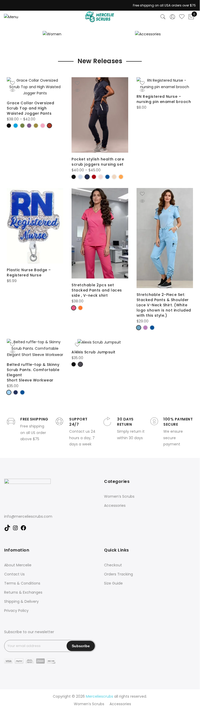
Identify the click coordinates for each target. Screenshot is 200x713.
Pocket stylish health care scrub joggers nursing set (98, 162)
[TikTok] (7, 529)
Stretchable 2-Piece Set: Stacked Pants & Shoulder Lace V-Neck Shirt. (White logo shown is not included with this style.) (164, 305)
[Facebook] (23, 529)
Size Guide (113, 583)
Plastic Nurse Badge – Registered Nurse (29, 272)
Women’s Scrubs (119, 496)
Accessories (115, 505)
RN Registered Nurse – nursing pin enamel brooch (164, 99)
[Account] (172, 16)
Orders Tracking (118, 574)
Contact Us (14, 574)
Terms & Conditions (22, 583)
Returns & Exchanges (23, 592)
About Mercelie (17, 565)
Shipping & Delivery (21, 601)
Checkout (113, 565)
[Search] (163, 16)
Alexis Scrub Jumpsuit (94, 352)
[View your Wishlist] (181, 16)
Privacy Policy (16, 610)
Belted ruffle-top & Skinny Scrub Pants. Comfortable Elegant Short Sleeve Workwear (33, 372)
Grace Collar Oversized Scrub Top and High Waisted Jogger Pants (30, 108)
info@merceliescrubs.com (28, 516)
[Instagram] (15, 529)
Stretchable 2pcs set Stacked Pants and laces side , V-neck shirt (97, 290)
